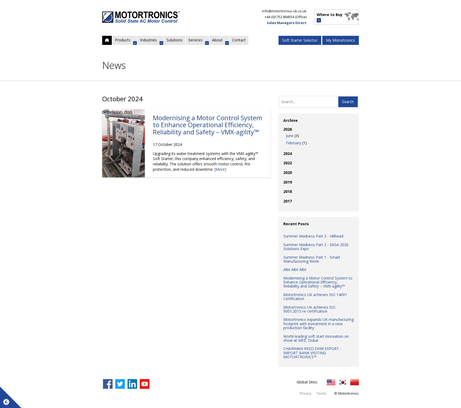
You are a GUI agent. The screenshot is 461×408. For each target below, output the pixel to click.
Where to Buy (330, 14)
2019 (287, 182)
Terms (321, 393)
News (114, 65)
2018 (287, 191)
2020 (287, 172)
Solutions (174, 39)
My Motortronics (340, 40)
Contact (239, 39)
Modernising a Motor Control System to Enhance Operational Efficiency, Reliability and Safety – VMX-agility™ (207, 124)
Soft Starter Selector (299, 40)
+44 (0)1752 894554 (279, 16)
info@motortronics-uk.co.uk (284, 11)
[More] (220, 169)
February (293, 142)
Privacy (305, 393)
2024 (287, 153)
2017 (287, 201)
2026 (295, 136)
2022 (287, 162)
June (289, 135)
